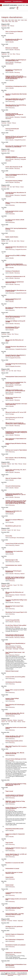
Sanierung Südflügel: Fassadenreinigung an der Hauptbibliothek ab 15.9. (16, 60)
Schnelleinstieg (17, 1)
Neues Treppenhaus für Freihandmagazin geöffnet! (15, 705)
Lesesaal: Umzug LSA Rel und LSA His (15, 543)
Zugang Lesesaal (9, 884)
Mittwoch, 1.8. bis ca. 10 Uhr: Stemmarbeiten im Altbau (16, 203)
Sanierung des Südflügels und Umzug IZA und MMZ (15, 321)
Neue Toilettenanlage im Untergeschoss (15, 939)
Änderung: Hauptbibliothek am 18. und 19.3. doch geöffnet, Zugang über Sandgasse (16, 99)
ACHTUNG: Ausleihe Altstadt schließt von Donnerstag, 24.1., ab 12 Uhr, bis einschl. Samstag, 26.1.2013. (15, 578)
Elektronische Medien (11, 647)
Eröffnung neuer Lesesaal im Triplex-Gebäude (16, 450)
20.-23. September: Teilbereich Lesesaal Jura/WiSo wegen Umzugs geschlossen (15, 635)
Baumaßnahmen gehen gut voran (13, 525)
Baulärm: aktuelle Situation (12, 236)
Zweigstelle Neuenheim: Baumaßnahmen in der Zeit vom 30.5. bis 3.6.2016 (16, 356)
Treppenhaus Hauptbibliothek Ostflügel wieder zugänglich (16, 600)
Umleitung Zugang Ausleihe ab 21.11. (14, 740)
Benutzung (17, 49)
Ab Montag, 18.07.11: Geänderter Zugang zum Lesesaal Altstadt (16, 848)
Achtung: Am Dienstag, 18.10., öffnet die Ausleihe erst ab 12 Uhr (15, 753)
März (14, 54)
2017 (19, 20)
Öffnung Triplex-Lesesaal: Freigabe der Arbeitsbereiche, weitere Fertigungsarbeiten (16, 423)
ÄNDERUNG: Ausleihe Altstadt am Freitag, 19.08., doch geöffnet (15, 802)
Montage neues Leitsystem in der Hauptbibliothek (13, 398)
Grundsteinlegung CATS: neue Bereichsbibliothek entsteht (13, 328)
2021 (6, 20)
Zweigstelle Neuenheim (20, 139)
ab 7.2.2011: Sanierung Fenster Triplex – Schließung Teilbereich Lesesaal (15, 908)
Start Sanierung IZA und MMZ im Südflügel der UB (16, 256)
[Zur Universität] (14, 5)
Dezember (3, 186)
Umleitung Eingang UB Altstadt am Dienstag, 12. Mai (16, 444)
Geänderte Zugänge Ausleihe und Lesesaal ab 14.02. (16, 899)
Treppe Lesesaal (9, 791)
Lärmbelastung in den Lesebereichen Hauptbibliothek (14, 552)
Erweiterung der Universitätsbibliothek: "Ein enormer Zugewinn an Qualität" (16, 383)
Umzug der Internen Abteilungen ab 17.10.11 (16, 759)
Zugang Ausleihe (9, 877)
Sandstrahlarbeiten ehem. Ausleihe (14, 565)
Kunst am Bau (9, 535)
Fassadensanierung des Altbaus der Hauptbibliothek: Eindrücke (14, 40)
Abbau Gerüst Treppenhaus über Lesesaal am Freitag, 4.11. (16, 747)
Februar (12, 25)
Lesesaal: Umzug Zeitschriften (12, 620)
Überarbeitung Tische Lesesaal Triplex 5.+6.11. (16, 612)
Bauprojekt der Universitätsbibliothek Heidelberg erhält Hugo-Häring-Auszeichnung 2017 (16, 265)
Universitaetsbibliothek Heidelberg (14, 974)
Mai (8, 25)
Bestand (16, 487)
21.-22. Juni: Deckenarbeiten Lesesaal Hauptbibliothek (14, 212)
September (4, 25)
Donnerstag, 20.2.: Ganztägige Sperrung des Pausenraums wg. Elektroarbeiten (16, 146)
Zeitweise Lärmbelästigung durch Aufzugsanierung (13, 299)
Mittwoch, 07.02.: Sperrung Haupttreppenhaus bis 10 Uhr (16, 229)
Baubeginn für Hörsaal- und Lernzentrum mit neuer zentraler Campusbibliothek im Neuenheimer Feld (16, 137)
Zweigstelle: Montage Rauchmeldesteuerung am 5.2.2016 (16, 364)
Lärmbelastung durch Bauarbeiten (13, 682)
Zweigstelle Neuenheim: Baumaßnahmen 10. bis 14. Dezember (16, 193)
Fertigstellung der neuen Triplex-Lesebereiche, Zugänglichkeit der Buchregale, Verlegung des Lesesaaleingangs (16, 432)
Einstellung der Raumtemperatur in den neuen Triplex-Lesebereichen (16, 404)
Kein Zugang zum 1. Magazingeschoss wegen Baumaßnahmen (16, 308)
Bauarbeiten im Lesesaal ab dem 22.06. (15, 862)
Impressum (24, 974)
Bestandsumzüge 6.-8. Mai (12, 559)
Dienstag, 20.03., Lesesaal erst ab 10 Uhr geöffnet (15, 690)
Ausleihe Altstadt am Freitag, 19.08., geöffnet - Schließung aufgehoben (16, 808)
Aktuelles (11, 33)
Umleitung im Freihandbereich (13, 271)
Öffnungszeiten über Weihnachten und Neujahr (14, 340)
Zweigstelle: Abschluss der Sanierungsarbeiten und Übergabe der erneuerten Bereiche (14, 114)
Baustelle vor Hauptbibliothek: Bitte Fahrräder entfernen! (16, 94)
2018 (16, 20)
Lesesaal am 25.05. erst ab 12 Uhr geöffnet (15, 676)
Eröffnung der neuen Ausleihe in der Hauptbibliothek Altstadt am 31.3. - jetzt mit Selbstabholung (15, 494)
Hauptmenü (8, 1)
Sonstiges (11, 414)
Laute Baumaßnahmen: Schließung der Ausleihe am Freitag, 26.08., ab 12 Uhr (15, 796)
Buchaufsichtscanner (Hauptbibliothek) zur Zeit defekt (15, 644)
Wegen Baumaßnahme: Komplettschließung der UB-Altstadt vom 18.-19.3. (16, 105)
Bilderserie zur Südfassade (12, 47)
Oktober (9, 123)
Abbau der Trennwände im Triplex (13, 478)
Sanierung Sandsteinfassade (12, 128)
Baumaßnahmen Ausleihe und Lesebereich (15, 944)
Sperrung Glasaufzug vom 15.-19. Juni (14, 417)
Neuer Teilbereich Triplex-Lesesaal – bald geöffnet (15, 653)
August (9, 530)
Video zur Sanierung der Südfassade (14, 31)
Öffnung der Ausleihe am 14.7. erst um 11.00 (16, 412)
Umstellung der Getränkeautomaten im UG (15, 276)
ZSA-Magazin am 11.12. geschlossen (14, 926)
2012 (10, 21)
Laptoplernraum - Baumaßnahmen (13, 952)
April (9, 150)
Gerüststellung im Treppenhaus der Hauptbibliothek (14, 70)
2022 (2, 20)
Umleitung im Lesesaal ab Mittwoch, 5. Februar (14, 520)
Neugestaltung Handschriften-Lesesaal (14, 828)
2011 (13, 21)
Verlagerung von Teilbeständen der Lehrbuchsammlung (14, 512)
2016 (22, 20)
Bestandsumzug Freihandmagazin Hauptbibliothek (13, 571)
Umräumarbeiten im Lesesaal (12, 868)
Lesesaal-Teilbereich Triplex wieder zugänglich (14, 893)
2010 (16, 21)
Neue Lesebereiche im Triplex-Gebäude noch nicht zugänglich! (16, 439)
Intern (19, 975)
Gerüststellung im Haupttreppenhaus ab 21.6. (16, 86)
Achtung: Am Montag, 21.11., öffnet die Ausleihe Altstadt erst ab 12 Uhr (14, 736)
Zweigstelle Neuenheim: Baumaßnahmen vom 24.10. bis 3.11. (16, 247)
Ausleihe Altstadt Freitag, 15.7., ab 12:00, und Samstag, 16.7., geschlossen (16, 855)
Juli (8, 54)
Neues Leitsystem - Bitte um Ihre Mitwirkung (16, 457)
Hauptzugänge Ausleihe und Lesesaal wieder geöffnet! (16, 728)
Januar (22, 186)
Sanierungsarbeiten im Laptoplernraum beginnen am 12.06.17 (15, 282)
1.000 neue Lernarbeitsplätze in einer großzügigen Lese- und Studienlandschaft (15, 390)
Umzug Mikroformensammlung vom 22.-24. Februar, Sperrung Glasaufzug (16, 317)
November (3, 123)
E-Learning (18, 646)
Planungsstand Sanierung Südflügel (14, 180)
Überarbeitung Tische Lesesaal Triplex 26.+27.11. (14, 606)
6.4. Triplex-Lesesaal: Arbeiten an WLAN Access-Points (15, 220)
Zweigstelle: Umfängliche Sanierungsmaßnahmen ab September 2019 (16, 157)
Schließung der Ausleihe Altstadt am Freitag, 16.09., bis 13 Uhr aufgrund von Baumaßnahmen (16, 784)
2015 (25, 20)
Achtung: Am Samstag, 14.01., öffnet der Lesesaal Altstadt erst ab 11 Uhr (15, 714)
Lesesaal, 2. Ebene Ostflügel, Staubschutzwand (12, 699)
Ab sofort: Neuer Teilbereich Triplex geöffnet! (16, 625)
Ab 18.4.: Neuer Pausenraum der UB (14, 166)
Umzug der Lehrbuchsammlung (13, 486)
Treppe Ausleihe (9, 842)
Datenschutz (10, 975)
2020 (9, 20)
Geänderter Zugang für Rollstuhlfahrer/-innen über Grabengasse (16, 965)
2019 (12, 20)
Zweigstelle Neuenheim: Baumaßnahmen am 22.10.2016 (16, 347)
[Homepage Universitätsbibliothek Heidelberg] (14, 8)
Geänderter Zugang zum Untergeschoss (15, 934)
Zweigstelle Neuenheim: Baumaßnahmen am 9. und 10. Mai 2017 (16, 291)
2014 (3, 21)
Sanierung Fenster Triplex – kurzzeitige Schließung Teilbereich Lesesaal (15, 914)
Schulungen (15, 648)
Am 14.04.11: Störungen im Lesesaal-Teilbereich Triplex (14, 873)
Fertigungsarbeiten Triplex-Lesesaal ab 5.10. (16, 376)
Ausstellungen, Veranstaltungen (16, 537)
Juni (11, 54)
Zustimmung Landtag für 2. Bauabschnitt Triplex (15, 834)
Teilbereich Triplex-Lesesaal (12, 671)
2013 (6, 21)
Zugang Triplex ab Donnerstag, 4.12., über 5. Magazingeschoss (16, 470)
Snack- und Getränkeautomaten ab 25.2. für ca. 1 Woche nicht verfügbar (16, 175)
